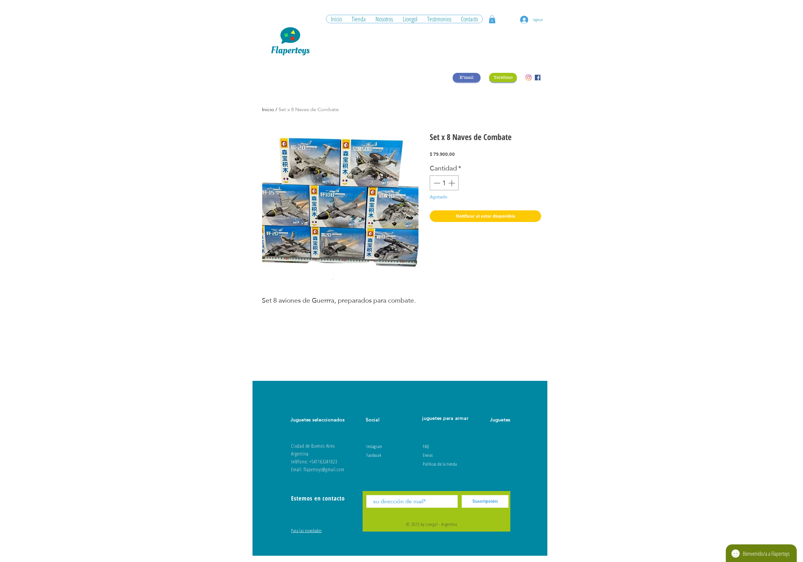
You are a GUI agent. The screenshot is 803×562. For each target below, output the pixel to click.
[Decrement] (436, 183)
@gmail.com (333, 469)
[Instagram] (528, 77)
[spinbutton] (444, 183)
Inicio (268, 109)
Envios (428, 455)
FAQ (426, 446)
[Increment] (452, 183)
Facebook (373, 455)
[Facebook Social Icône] (537, 77)
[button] (492, 19)
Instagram (374, 446)
